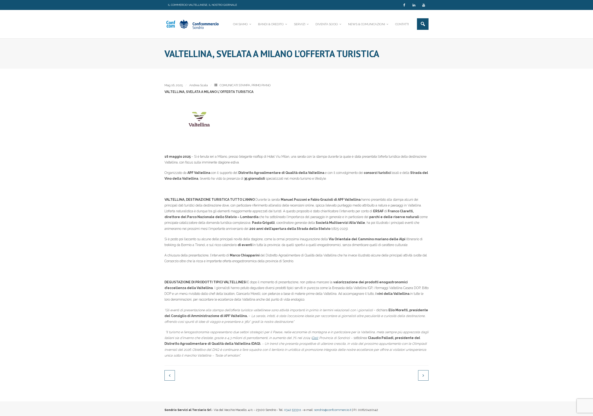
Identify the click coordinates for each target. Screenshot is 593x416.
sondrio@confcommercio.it (332, 410)
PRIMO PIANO (261, 85)
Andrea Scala (198, 85)
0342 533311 (292, 410)
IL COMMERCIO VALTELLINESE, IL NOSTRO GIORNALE (202, 4)
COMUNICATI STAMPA (235, 85)
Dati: (315, 338)
